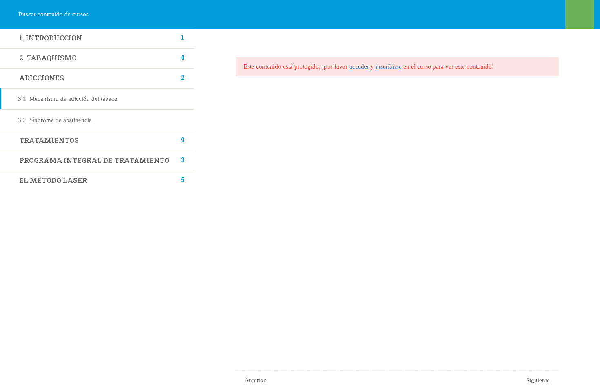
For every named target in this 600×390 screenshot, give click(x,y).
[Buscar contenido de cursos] (15, 14)
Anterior (255, 380)
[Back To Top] (584, 376)
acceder (359, 66)
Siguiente (538, 380)
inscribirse (389, 66)
